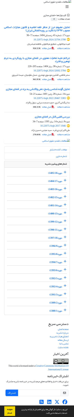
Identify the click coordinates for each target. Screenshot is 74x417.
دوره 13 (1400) (55, 213)
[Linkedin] (49, 403)
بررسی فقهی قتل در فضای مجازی (52, 116)
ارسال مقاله (63, 340)
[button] (44, 413)
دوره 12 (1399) (55, 221)
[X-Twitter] (57, 403)
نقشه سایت (63, 347)
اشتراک (12, 392)
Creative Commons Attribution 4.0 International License (52, 368)
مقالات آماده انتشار (58, 149)
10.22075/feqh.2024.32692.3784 (50, 70)
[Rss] (41, 403)
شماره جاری (61, 156)
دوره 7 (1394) (55, 262)
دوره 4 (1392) (55, 286)
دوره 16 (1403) (55, 189)
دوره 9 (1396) (55, 246)
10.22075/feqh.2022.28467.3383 (50, 98)
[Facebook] (64, 403)
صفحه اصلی (63, 329)
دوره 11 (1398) (55, 229)
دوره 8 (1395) (55, 254)
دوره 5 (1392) (55, 278)
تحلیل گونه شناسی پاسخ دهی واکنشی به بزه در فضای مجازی (38, 89)
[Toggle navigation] (38, 6)
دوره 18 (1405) (55, 173)
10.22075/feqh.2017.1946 (53, 125)
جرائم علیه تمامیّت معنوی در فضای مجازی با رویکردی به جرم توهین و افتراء (37, 59)
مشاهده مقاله (63, 48)
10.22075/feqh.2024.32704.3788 (50, 39)
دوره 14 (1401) (55, 205)
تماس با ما (63, 343)
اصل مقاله (42, 48)
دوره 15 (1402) (55, 197)
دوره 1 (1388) (55, 311)
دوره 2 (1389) (55, 302)
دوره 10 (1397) (55, 238)
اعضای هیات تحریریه (59, 336)
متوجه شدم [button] (10, 411)
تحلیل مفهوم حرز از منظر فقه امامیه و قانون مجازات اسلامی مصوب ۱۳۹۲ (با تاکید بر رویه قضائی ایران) (37, 28)
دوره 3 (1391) (55, 294)
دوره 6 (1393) (55, 270)
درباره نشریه (62, 332)
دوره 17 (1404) (55, 181)
